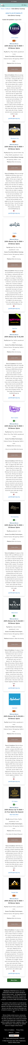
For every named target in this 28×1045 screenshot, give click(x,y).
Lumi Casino (14, 37)
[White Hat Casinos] (3, 5)
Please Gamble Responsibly (12, 1038)
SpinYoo (14, 328)
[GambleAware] (14, 1036)
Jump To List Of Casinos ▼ (14, 13)
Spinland (14, 708)
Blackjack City (15, 138)
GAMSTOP (22, 1038)
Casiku (15, 233)
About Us (11, 1032)
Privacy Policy (20, 1030)
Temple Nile (14, 892)
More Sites (14, 980)
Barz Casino (14, 417)
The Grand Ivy (15, 517)
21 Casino (15, 801)
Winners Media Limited (8, 994)
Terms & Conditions (9, 1030)
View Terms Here (14, 814)
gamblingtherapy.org (14, 118)
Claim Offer (14, 69)
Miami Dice (15, 612)
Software (7, 8)
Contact (17, 1032)
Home (2, 8)
